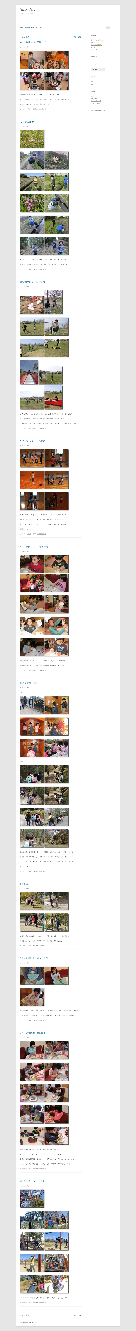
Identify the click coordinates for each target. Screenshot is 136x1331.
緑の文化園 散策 (29, 682)
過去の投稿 (24, 37)
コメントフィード (96, 101)
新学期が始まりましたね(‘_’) (34, 281)
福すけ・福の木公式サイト (98, 110)
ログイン (93, 96)
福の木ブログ (28, 9)
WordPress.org (95, 103)
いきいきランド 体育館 (32, 440)
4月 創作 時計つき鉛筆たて (35, 546)
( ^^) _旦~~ (25, 883)
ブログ (29, 109)
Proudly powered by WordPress (29, 1322)
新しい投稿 (78, 37)
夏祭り (93, 42)
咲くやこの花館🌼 (96, 45)
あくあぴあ (94, 50)
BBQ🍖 (93, 47)
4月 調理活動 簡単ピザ (33, 42)
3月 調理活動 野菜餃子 (33, 1032)
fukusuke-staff (29, 27)
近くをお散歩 (27, 121)
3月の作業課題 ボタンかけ (34, 958)
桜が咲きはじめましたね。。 (35, 1181)
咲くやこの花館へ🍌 (97, 40)
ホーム (22, 19)
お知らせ (93, 82)
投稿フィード (95, 98)
